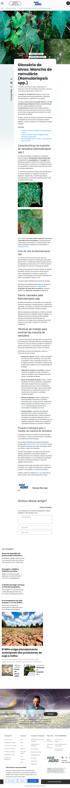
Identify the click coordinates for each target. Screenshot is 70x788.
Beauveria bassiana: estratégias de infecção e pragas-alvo (40, 670)
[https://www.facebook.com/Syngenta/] (63, 758)
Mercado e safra (18, 666)
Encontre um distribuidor (7, 758)
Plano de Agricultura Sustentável (60, 745)
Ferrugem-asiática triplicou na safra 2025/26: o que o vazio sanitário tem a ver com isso (12, 570)
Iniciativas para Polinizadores (59, 749)
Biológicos (40, 665)
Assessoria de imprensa (50, 745)
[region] (22, 775)
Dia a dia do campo (11, 8)
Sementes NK (34, 749)
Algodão (22, 748)
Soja (21, 739)
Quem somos (8, 739)
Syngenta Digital (35, 755)
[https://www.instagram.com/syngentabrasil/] (66, 758)
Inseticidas (34, 761)
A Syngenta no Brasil (10, 742)
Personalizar (11, 781)
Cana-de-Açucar (23, 752)
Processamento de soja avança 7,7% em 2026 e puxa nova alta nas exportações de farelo (12, 602)
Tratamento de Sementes (35, 745)
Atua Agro (34, 758)
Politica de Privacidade (54, 781)
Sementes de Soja (36, 752)
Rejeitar (22, 781)
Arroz (21, 762)
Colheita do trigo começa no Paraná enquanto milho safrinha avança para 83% (13, 586)
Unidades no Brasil (9, 754)
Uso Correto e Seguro (59, 740)
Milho (21, 742)
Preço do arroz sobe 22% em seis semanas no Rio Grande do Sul (17, 672)
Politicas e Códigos (9, 751)
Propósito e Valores (9, 748)
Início (2, 8)
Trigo (21, 756)
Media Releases (49, 740)
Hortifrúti (22, 759)
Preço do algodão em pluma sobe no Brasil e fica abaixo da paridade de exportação (12, 554)
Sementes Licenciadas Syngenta (37, 740)
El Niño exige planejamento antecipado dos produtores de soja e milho (22, 653)
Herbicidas (34, 764)
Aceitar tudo (33, 781)
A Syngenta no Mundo (10, 745)
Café (21, 745)
